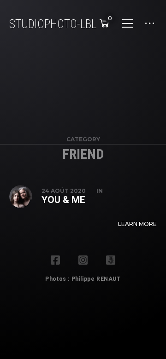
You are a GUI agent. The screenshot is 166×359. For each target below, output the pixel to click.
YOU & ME (63, 199)
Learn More (137, 223)
